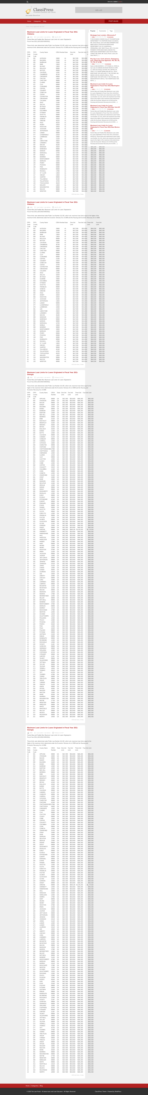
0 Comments (110, 37)
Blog (44, 21)
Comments (102, 31)
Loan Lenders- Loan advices (44, 37)
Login (119, 1)
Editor (31, 37)
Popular (92, 31)
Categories (37, 21)
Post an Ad (113, 21)
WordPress (118, 1091)
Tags (111, 31)
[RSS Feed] (27, 1)
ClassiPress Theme (100, 1091)
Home (29, 21)
